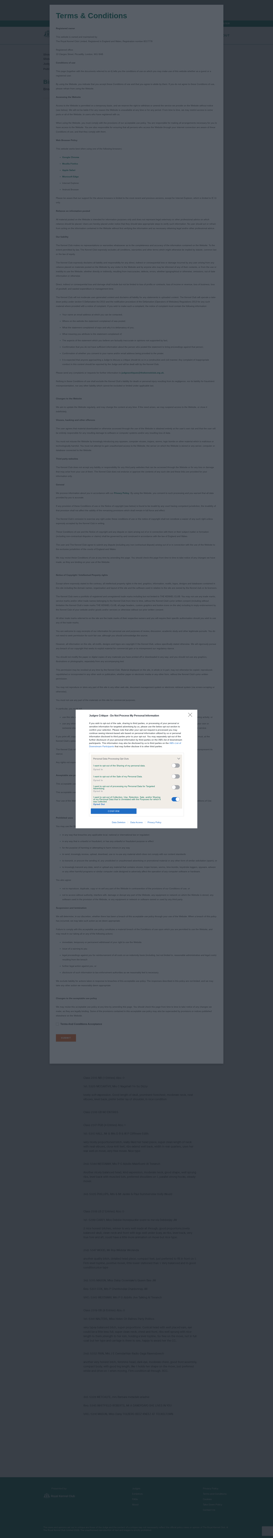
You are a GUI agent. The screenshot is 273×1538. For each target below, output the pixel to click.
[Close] (191, 716)
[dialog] (136, 769)
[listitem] (136, 758)
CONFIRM (114, 811)
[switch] (176, 765)
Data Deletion (118, 822)
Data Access (136, 822)
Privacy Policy (154, 822)
